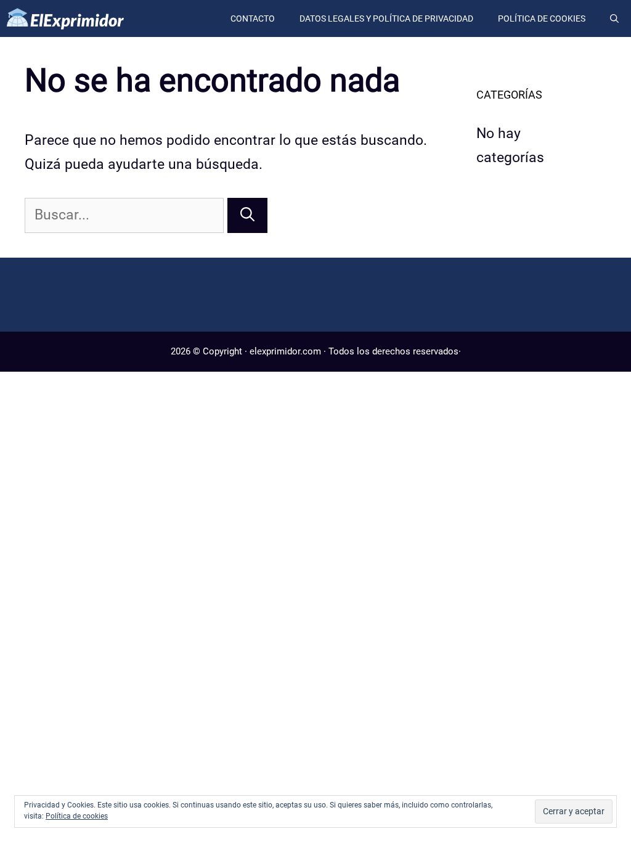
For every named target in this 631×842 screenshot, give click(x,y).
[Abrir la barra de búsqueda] (614, 18)
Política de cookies (541, 18)
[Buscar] (247, 215)
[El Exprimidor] (67, 18)
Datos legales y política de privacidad (386, 18)
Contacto (252, 18)
